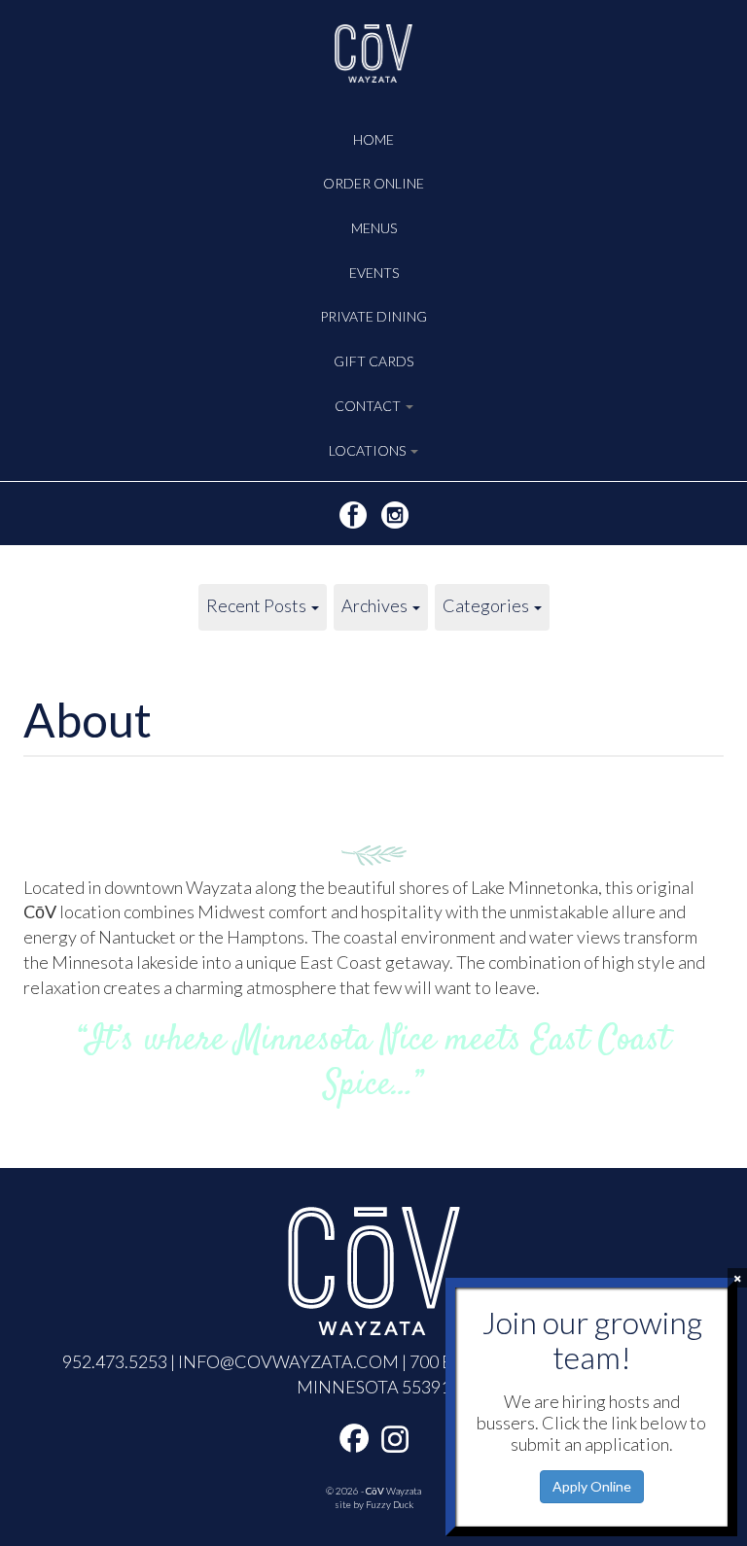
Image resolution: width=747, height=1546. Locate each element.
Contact (369, 405)
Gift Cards (373, 361)
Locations (369, 450)
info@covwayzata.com (288, 1361)
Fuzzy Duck (389, 1504)
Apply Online (591, 1486)
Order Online (373, 183)
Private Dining (373, 316)
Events (374, 272)
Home (373, 139)
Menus (374, 228)
